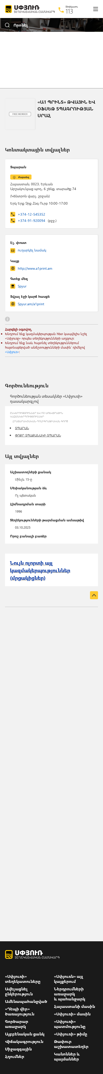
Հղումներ (14, 1056)
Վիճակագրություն (24, 1041)
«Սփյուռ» (12, 352)
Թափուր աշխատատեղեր (71, 1044)
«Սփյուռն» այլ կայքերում (68, 979)
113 (69, 11)
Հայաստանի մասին (74, 1006)
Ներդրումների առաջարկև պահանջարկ (69, 993)
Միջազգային (18, 1048)
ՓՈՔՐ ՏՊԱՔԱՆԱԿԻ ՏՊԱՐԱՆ (38, 435)
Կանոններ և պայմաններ (67, 1056)
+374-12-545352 (31, 214)
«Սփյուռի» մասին (72, 1013)
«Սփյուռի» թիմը (70, 1033)
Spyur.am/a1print (31, 303)
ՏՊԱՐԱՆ (22, 428)
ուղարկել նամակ (32, 250)
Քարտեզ (23, 177)
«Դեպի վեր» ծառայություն (19, 1011)
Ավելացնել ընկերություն (19, 991)
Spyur (22, 286)
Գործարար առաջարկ (16, 1024)
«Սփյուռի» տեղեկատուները (22, 979)
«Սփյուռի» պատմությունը (70, 1024)
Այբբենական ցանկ (24, 1033)
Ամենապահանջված (26, 1001)
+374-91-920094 (37, 220)
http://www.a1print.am (35, 268)
